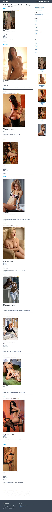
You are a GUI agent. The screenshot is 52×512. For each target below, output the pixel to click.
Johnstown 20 (42, 120)
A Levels (36, 20)
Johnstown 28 (42, 103)
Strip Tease (36, 46)
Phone (36, 40)
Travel (36, 49)
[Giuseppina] (18, 63)
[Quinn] (18, 20)
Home (37, 1)
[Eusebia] (18, 110)
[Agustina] (18, 372)
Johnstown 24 (42, 86)
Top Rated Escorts (46, 1)
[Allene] (18, 243)
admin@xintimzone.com (22, 506)
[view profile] (4, 88)
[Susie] (18, 153)
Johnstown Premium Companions (39, 7)
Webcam (36, 52)
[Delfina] (18, 195)
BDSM (36, 21)
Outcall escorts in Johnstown (39, 14)
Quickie (36, 42)
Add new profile (41, 1)
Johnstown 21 (42, 70)
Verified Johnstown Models (38, 10)
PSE (35, 39)
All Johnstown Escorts (38, 5)
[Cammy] (18, 329)
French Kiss (36, 30)
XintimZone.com (6, 1)
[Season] (18, 459)
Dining (36, 24)
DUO (35, 23)
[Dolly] (18, 416)
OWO (36, 37)
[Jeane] (18, 290)
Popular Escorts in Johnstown (39, 8)
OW (35, 36)
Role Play (36, 43)
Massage (36, 33)
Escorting (36, 27)
